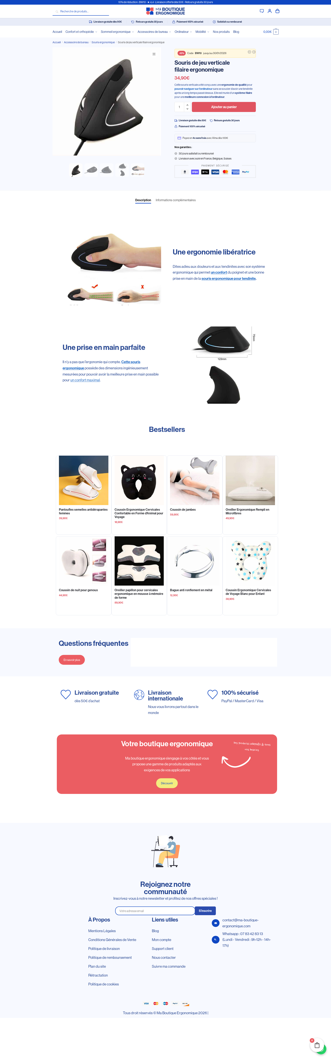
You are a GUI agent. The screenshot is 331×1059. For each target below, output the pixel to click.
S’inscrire (205, 911)
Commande (277, 10)
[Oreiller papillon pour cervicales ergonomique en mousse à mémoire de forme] (139, 561)
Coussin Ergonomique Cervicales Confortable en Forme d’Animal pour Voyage (139, 513)
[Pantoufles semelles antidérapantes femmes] (83, 480)
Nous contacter (164, 957)
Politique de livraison (104, 948)
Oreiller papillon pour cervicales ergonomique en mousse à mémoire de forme (139, 593)
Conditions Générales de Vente (112, 939)
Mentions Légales (102, 930)
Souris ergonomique (103, 42)
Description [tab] (143, 200)
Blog (155, 930)
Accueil (57, 42)
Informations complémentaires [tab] (176, 200)
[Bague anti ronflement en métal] (195, 561)
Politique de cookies (103, 984)
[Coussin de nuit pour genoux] (83, 561)
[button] (154, 54)
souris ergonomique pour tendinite (229, 278)
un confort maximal (85, 380)
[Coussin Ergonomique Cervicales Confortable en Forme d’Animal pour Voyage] (139, 480)
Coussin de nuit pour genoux (78, 590)
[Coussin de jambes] (195, 480)
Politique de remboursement (110, 957)
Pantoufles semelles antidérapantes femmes (83, 511)
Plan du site (97, 966)
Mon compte (270, 10)
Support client (262, 10)
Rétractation (98, 975)
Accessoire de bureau (76, 42)
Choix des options (83, 530)
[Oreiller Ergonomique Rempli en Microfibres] (250, 480)
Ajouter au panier (224, 107)
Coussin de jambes (183, 509)
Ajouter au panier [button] (250, 530)
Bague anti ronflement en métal (191, 590)
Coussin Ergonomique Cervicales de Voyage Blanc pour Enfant (248, 592)
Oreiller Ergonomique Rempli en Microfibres (247, 511)
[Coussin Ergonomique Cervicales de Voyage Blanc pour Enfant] (250, 561)
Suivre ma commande (168, 966)
